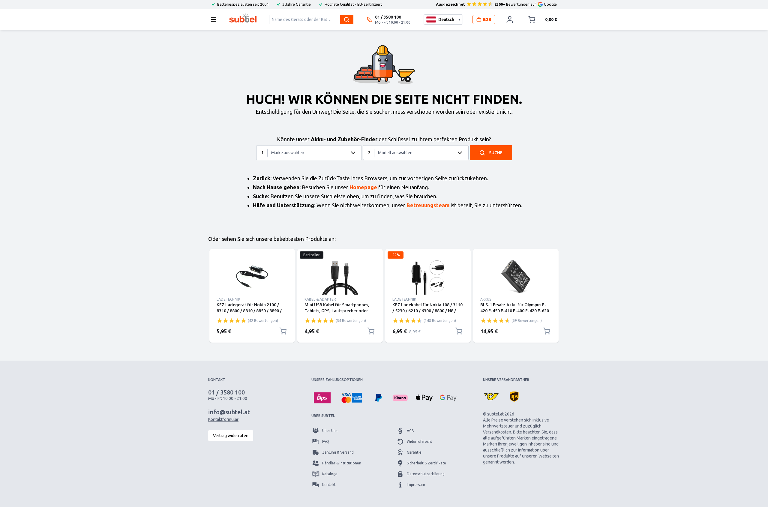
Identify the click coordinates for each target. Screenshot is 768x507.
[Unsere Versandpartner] (491, 396)
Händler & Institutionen (341, 463)
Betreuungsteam (427, 205)
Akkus (485, 299)
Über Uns (329, 431)
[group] (232, 320)
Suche (495, 152)
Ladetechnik (228, 299)
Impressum (416, 485)
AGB (410, 431)
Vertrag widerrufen (230, 435)
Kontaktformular (223, 419)
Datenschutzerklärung (426, 474)
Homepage (363, 187)
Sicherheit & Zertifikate (426, 463)
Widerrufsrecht (419, 441)
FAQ (325, 441)
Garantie (414, 452)
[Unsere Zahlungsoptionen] (322, 397)
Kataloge (330, 474)
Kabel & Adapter (320, 299)
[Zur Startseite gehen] (242, 18)
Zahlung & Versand (338, 452)
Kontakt (329, 485)
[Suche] (346, 19)
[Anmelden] (509, 19)
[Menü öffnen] (215, 19)
